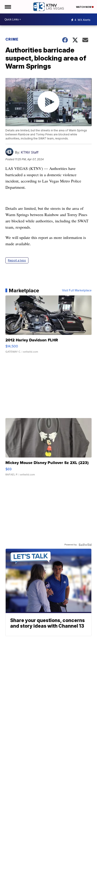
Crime (11, 39)
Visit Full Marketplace (77, 290)
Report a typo (17, 260)
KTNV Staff (30, 152)
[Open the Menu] (7, 6)
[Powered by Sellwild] (85, 544)
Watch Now (84, 7)
